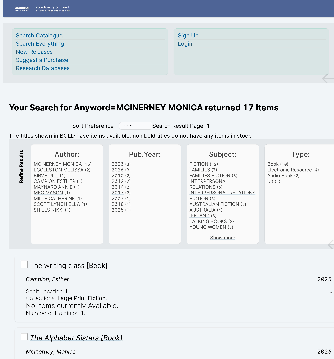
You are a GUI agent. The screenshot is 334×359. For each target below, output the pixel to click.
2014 (118, 187)
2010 (118, 175)
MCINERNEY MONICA (58, 164)
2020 (118, 164)
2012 (118, 181)
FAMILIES (199, 170)
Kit (270, 181)
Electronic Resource (289, 170)
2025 (118, 210)
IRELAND (199, 215)
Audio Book (280, 175)
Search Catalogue (39, 35)
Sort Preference (93, 125)
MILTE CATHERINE (54, 198)
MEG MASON (48, 193)
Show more (222, 237)
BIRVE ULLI (46, 175)
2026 (118, 170)
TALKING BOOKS (208, 221)
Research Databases (43, 68)
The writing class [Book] (69, 265)
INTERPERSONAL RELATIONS (208, 184)
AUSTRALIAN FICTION (214, 204)
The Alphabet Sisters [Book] (76, 338)
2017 (118, 193)
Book (273, 164)
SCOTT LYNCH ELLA (57, 204)
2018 (118, 204)
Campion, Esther (47, 279)
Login (185, 43)
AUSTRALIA (202, 210)
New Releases (34, 51)
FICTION (198, 164)
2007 (118, 198)
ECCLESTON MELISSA (59, 170)
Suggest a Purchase (42, 60)
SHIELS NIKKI (48, 210)
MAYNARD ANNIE (53, 187)
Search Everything (40, 43)
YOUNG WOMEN (207, 227)
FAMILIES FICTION (209, 175)
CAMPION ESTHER (54, 181)
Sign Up (188, 35)
